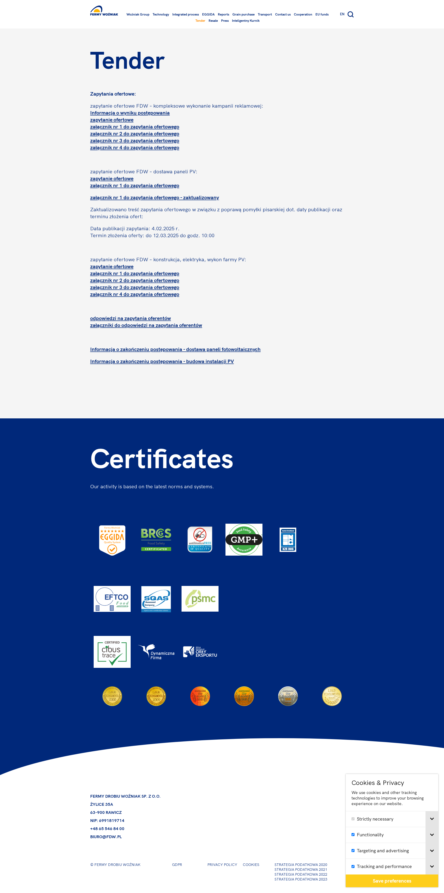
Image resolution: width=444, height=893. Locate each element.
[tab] (432, 819)
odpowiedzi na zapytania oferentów (130, 318)
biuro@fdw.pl (106, 836)
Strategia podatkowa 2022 (300, 874)
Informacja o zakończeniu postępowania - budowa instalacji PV (162, 361)
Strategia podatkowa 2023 (300, 879)
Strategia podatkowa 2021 (300, 869)
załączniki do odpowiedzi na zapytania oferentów (146, 325)
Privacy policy (222, 864)
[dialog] (392, 830)
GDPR (177, 864)
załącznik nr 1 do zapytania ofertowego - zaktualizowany (154, 197)
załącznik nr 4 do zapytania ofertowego (134, 147)
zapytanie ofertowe (111, 119)
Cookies (251, 864)
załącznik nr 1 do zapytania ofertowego (134, 126)
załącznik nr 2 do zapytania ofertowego (134, 133)
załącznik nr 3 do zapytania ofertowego (134, 140)
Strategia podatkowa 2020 (300, 864)
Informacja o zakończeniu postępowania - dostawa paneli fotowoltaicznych (175, 349)
